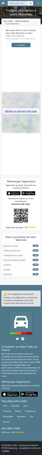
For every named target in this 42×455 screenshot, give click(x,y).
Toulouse (7, 411)
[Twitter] (17, 339)
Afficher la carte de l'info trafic (21, 111)
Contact (5, 451)
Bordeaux (21, 416)
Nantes (18, 411)
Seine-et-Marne (22, 21)
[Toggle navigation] (38, 3)
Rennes (6, 422)
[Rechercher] (30, 3)
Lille (31, 416)
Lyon (25, 406)
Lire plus (21, 45)
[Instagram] (22, 339)
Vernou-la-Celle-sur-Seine (14, 260)
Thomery (7, 264)
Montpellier (8, 416)
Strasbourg (30, 411)
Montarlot (7, 274)
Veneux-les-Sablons (12, 250)
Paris (5, 406)
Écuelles (6, 269)
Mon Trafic (8, 21)
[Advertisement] (21, 71)
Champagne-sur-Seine (13, 255)
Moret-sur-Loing (10, 245)
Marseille (15, 406)
